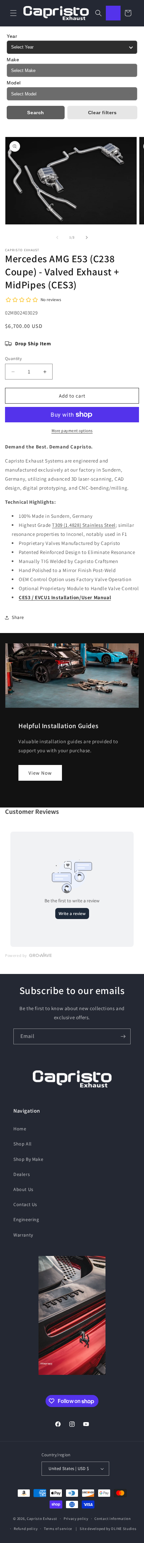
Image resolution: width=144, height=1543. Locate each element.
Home (19, 1129)
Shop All (22, 1144)
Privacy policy (76, 1518)
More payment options (72, 430)
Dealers (21, 1174)
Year (12, 36)
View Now (40, 773)
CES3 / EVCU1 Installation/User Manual (65, 597)
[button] (13, 13)
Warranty (23, 1235)
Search (35, 112)
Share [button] (18, 617)
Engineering (26, 1219)
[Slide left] (57, 237)
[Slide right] (86, 237)
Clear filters (102, 112)
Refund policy (26, 1528)
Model (14, 82)
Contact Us (25, 1204)
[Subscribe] (123, 1036)
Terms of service (58, 1528)
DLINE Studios (123, 1528)
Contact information (112, 1518)
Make (13, 59)
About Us (23, 1189)
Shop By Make (28, 1159)
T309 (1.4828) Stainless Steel (83, 525)
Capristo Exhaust (42, 1518)
